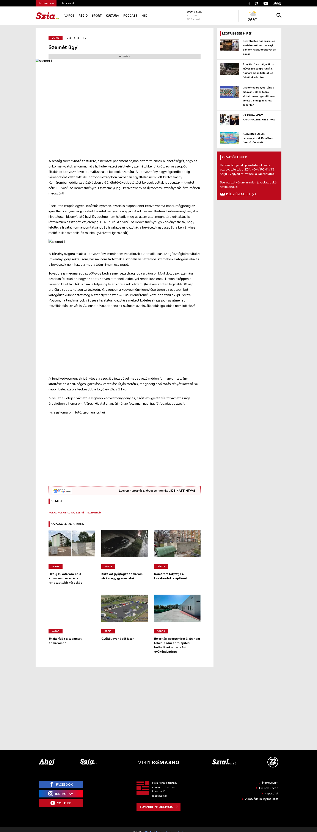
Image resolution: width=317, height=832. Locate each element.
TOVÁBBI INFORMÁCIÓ (157, 807)
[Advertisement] (125, 342)
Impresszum (270, 783)
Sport (97, 16)
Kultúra (112, 16)
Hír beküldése (268, 788)
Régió (83, 16)
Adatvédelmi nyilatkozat (261, 799)
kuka (52, 512)
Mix (144, 16)
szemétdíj (94, 512)
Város (69, 16)
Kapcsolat (67, 3)
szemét (81, 512)
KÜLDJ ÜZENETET (238, 194)
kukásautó (66, 512)
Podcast (130, 16)
